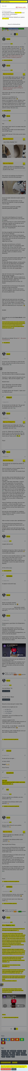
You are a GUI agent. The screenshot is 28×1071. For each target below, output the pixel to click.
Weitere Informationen (5, 1069)
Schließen (14, 1069)
